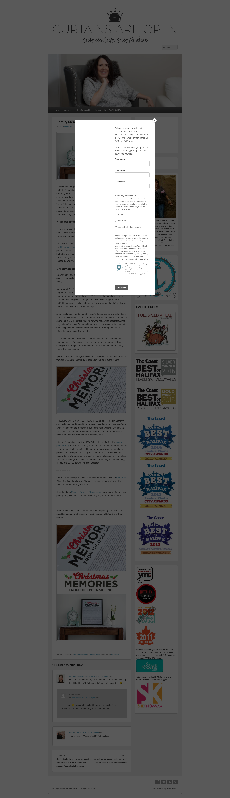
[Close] (155, 120)
